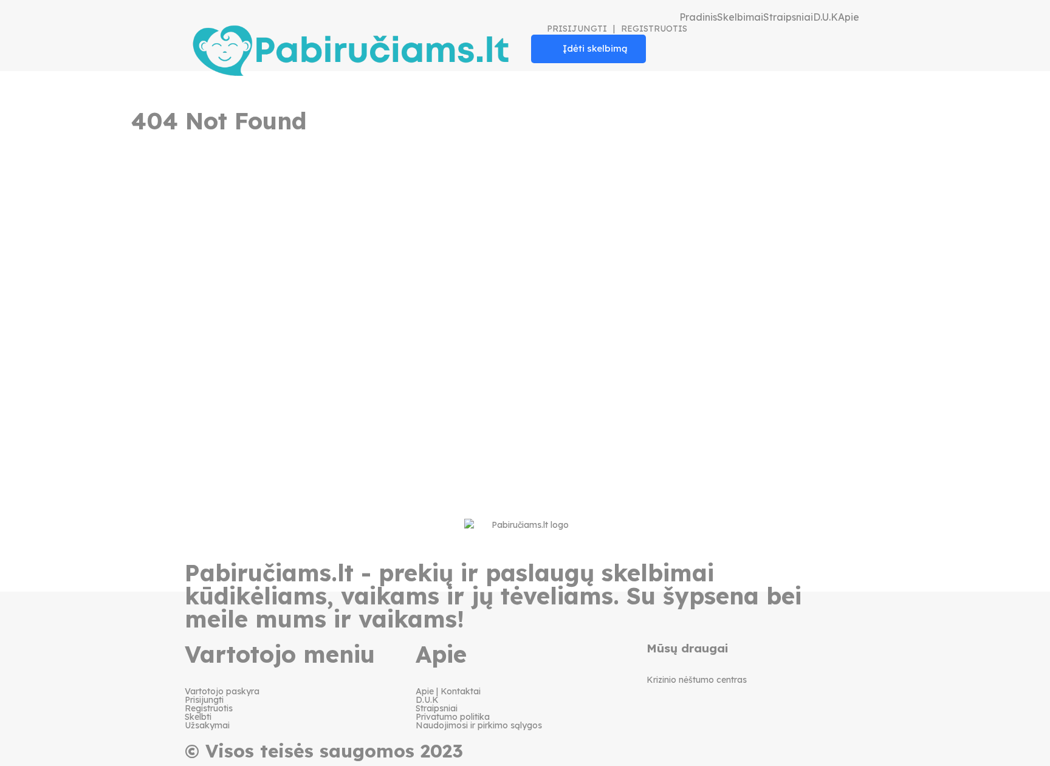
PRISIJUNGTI (577, 28)
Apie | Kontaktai (448, 691)
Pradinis (698, 17)
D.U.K (825, 17)
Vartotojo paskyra (222, 691)
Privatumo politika (453, 717)
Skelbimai (740, 17)
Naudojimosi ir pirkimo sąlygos (479, 725)
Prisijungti (204, 700)
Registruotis (209, 708)
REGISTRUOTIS (654, 28)
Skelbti (198, 717)
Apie (848, 17)
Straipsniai (788, 17)
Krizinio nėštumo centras (697, 679)
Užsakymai (207, 725)
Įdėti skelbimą (595, 48)
